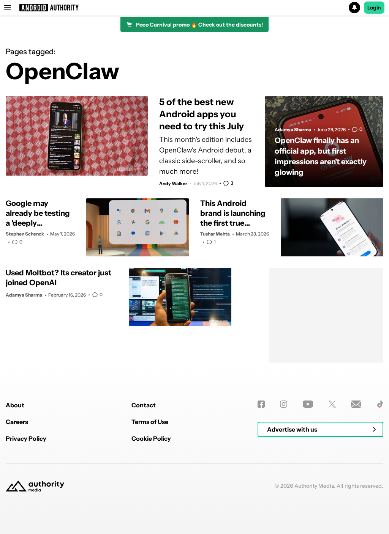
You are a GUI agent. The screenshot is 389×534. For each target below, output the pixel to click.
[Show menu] (7, 7)
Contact (143, 405)
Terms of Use (149, 422)
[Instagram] (283, 404)
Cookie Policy (151, 438)
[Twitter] (332, 404)
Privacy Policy (26, 438)
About (15, 405)
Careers (17, 422)
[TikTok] (380, 404)
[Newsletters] (356, 404)
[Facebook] (261, 404)
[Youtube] (308, 404)
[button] (194, 7)
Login (374, 7)
